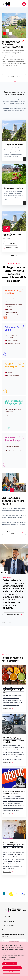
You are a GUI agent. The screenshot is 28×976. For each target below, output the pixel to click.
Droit (18, 299)
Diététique (9, 372)
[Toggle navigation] (23, 4)
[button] (14, 81)
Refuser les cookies (10, 964)
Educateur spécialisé (12, 340)
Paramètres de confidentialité (14, 941)
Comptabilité (10, 299)
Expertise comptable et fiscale (13, 316)
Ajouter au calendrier (12, 247)
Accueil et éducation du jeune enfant (13, 336)
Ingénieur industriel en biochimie (12, 447)
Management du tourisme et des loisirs (14, 305)
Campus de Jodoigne (8, 925)
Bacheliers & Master (7, 917)
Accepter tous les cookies (12, 968)
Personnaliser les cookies (11, 972)
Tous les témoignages (12, 614)
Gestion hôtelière (11, 302)
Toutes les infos (12, 76)
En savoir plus (11, 243)
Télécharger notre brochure (12, 532)
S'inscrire (4, 930)
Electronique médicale (12, 375)
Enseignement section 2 (13, 343)
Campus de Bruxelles (8, 921)
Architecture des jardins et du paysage (14, 410)
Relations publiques (11, 312)
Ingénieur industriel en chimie (14, 451)
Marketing (9, 309)
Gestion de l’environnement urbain (14, 415)
